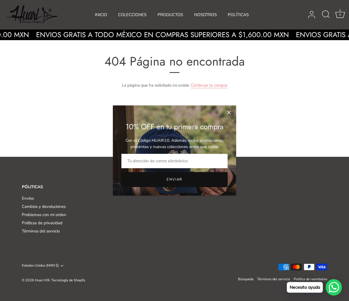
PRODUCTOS (170, 14)
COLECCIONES (132, 14)
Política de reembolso (310, 279)
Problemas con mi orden (44, 214)
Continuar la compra (209, 85)
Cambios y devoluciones (44, 206)
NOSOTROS (205, 14)
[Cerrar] (229, 113)
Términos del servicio (41, 231)
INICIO (101, 14)
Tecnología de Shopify (68, 280)
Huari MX (42, 280)
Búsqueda (246, 279)
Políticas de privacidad (42, 223)
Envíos (28, 198)
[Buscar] (326, 15)
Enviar (174, 179)
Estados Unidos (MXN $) (40, 266)
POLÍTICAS (238, 14)
